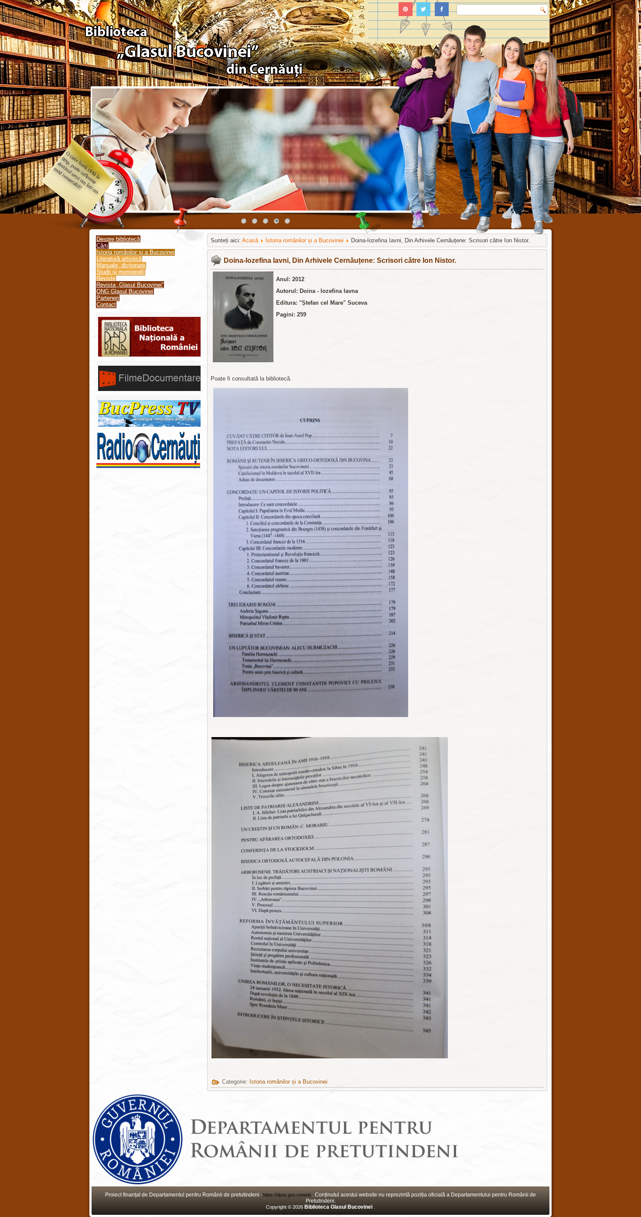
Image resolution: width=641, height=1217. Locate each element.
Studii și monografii (120, 272)
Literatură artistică (119, 258)
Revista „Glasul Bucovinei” (130, 285)
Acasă (250, 240)
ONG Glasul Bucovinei (124, 291)
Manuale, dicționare (121, 265)
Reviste (106, 278)
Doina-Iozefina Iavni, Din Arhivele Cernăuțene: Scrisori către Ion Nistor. (340, 260)
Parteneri (107, 298)
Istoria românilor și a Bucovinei (135, 252)
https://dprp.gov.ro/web (287, 1194)
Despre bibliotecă (118, 239)
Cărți (102, 245)
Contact (106, 304)
